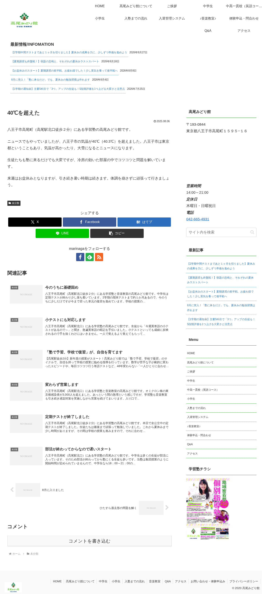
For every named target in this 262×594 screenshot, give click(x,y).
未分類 (15, 203)
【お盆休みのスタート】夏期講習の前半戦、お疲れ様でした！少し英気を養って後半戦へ (64, 70)
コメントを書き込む (90, 541)
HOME (191, 353)
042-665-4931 (197, 219)
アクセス (192, 453)
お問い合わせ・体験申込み (208, 581)
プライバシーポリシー (243, 581)
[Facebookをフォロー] (80, 257)
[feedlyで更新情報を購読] (90, 257)
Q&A (190, 444)
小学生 (191, 398)
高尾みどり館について (200, 362)
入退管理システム (197, 417)
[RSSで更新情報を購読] (99, 257)
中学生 (191, 380)
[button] (117, 233)
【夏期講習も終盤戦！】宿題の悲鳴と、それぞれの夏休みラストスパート (55, 61)
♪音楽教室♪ (194, 426)
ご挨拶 (191, 371)
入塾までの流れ (196, 408)
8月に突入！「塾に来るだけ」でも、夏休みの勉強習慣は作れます (50, 79)
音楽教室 (154, 581)
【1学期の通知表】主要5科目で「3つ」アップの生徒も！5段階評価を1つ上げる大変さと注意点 (68, 88)
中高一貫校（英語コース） (203, 389)
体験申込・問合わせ (199, 435)
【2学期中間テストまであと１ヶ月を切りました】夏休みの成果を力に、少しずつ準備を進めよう (69, 52)
